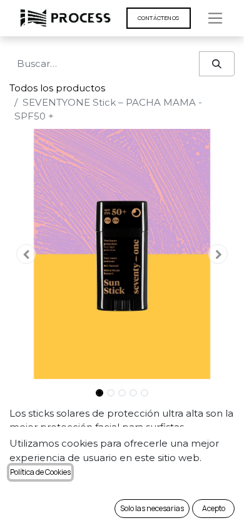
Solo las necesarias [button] (152, 508)
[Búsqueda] (217, 64)
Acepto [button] (213, 508)
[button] (26, 254)
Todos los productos (57, 88)
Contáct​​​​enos (159, 18)
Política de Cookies (40, 472)
